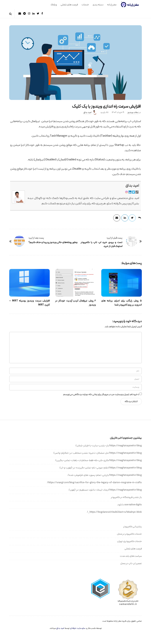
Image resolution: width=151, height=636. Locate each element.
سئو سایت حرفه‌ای (78, 628)
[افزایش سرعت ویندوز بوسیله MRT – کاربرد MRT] (29, 283)
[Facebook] (42, 13)
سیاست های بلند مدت (131, 556)
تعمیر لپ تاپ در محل (131, 563)
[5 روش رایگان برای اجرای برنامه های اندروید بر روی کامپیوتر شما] (121, 283)
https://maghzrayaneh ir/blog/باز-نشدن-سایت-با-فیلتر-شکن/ (108, 446)
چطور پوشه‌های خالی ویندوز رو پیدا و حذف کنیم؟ (53, 242)
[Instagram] (29, 13)
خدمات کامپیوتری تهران (129, 541)
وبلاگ (54, 5)
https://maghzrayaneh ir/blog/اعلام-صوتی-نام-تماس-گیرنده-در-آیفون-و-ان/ (100, 468)
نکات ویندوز (132, 112)
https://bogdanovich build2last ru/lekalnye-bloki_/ (114, 512)
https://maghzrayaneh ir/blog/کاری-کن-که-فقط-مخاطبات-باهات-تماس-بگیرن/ (98, 460)
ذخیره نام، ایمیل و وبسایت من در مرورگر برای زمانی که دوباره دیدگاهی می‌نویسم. (101, 394)
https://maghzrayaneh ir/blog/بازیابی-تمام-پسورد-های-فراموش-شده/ (105, 475)
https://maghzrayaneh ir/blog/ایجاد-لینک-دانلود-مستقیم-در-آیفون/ (105, 490)
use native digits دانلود (129, 505)
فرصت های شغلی (69, 5)
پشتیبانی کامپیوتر (132, 527)
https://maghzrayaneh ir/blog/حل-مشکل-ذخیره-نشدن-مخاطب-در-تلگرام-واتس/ (97, 453)
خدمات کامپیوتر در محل (129, 534)
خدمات (85, 5)
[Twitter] (38, 13)
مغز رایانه (111, 5)
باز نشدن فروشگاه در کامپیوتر (126, 497)
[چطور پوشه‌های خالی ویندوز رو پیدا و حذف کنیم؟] (19, 241)
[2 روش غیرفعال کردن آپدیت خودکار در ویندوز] (75, 283)
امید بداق (87, 112)
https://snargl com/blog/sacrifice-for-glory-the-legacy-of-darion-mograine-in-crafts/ (94, 482)
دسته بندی (98, 5)
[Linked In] (33, 13)
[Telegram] (24, 13)
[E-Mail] (19, 13)
